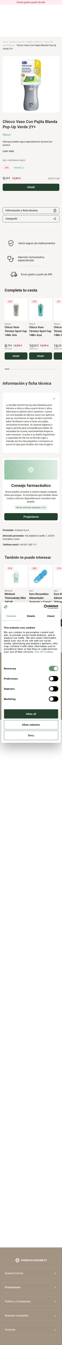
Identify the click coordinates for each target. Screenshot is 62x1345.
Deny (31, 735)
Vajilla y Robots (34, 42)
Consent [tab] (11, 615)
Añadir (16, 356)
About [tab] (50, 615)
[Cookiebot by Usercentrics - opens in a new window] (44, 607)
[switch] (53, 678)
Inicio (5, 42)
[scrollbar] (30, 369)
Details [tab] (31, 615)
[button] (31, 1287)
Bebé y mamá (17, 42)
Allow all (31, 714)
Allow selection (31, 724)
